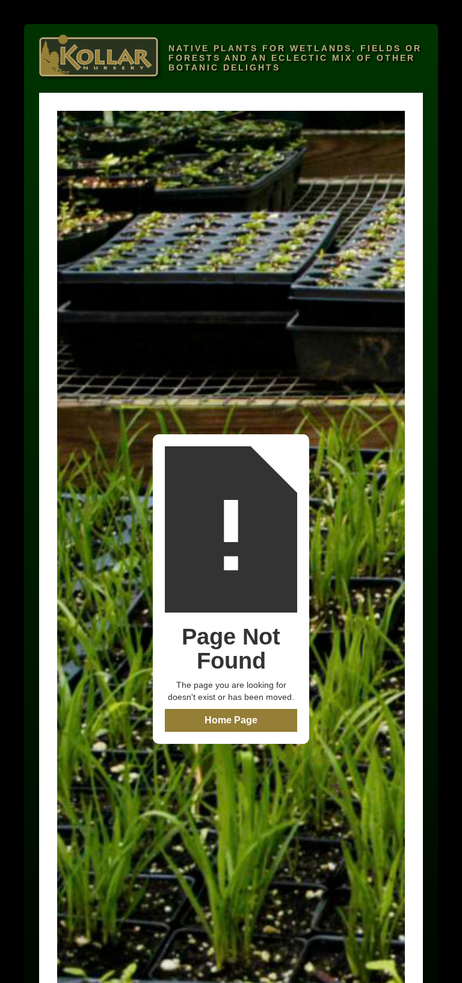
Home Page (231, 720)
